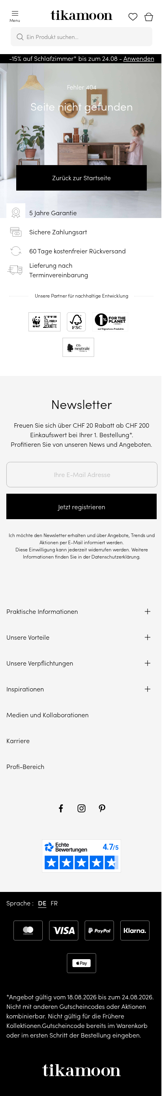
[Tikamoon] (81, 12)
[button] (14, 17)
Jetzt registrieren (81, 507)
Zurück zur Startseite (81, 178)
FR (54, 903)
